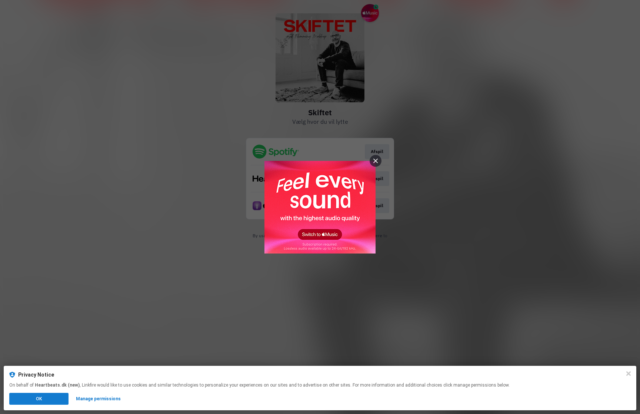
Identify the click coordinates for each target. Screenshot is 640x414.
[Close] (628, 374)
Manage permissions (98, 398)
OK (39, 398)
